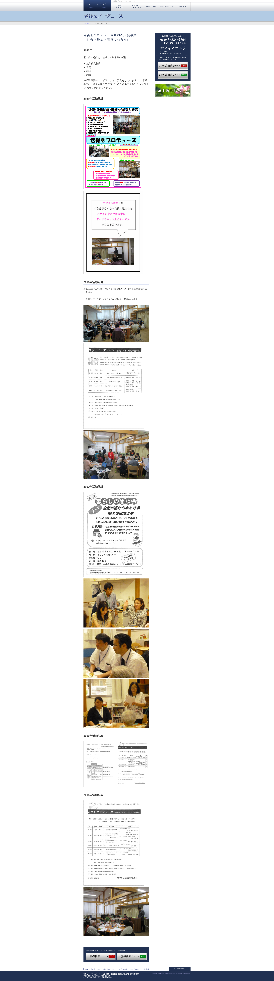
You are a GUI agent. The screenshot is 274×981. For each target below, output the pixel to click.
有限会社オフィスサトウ (135, 6)
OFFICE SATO (164, 973)
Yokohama (178, 973)
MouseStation (171, 973)
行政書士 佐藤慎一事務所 (119, 6)
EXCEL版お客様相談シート (173, 75)
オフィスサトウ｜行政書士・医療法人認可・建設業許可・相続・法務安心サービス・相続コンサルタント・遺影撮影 (97, 5)
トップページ (87, 23)
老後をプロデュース (167, 6)
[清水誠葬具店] (173, 96)
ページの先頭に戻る (180, 969)
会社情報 (183, 6)
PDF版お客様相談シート (173, 66)
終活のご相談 (151, 6)
